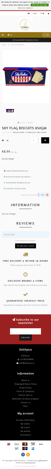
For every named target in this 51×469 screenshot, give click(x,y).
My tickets (25, 427)
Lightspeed (42, 461)
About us (25, 380)
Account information (25, 420)
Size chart (26, 123)
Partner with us (25, 395)
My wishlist (25, 431)
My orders (25, 424)
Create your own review (36, 132)
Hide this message (39, 5)
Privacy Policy (26, 388)
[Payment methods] (9, 444)
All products (25, 435)
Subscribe (25, 337)
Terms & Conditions (25, 391)
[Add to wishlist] (3, 140)
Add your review (26, 246)
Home (4, 44)
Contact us (25, 402)
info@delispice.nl (27, 363)
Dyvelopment (30, 463)
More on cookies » (25, 8)
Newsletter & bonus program (25, 399)
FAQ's (25, 406)
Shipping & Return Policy (25, 384)
